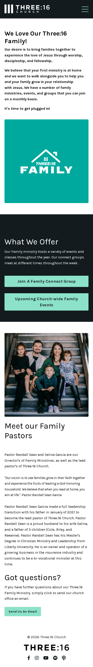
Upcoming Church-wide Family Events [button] (46, 301)
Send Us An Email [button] (23, 611)
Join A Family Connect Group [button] (46, 281)
